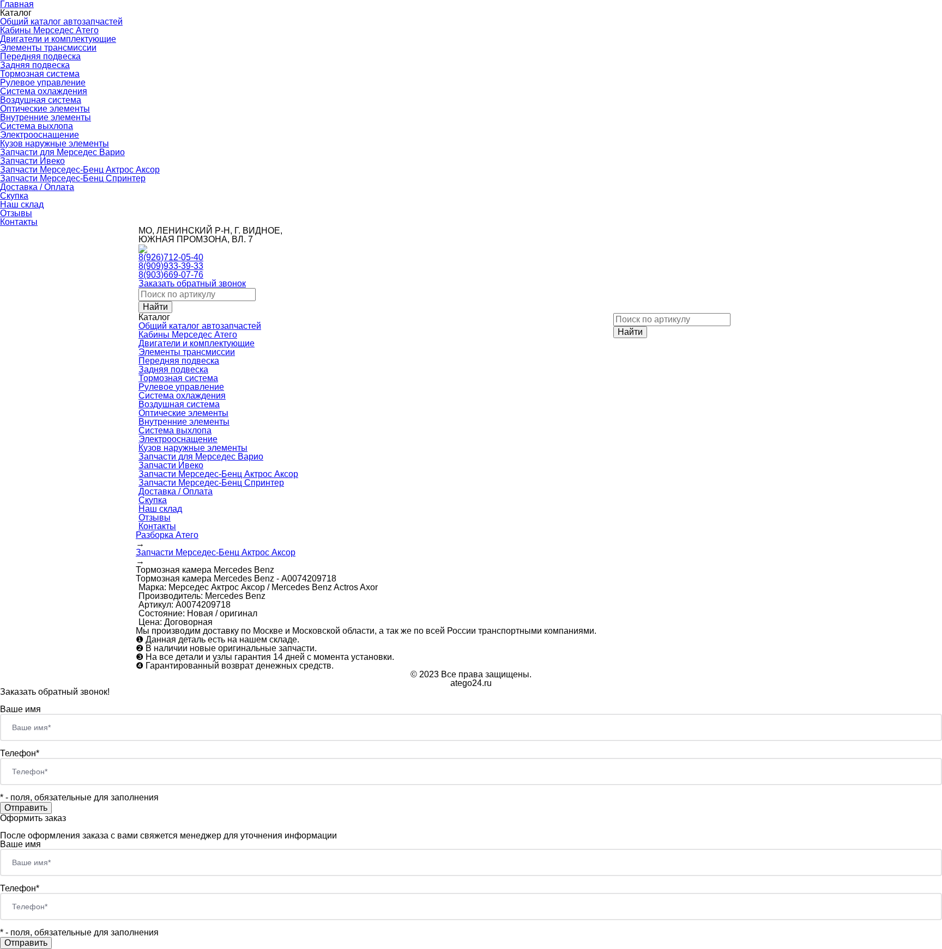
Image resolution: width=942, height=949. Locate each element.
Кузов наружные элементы (54, 143)
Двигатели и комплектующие (58, 39)
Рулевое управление (43, 82)
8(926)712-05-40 (170, 257)
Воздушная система (40, 100)
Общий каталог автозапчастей (61, 21)
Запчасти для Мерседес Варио (62, 152)
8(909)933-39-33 (170, 266)
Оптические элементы (45, 108)
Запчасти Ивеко (32, 161)
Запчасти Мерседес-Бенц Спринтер (73, 178)
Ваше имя (20, 709)
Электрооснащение (39, 134)
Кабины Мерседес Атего (49, 30)
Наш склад (22, 204)
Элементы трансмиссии (48, 47)
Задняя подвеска (35, 65)
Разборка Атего (167, 535)
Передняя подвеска (40, 56)
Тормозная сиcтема (40, 73)
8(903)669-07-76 (170, 274)
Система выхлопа (36, 126)
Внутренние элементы (45, 117)
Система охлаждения (43, 91)
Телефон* (19, 753)
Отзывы (16, 213)
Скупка (14, 195)
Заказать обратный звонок (192, 283)
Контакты (19, 221)
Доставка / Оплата (37, 187)
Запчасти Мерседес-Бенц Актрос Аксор (80, 169)
